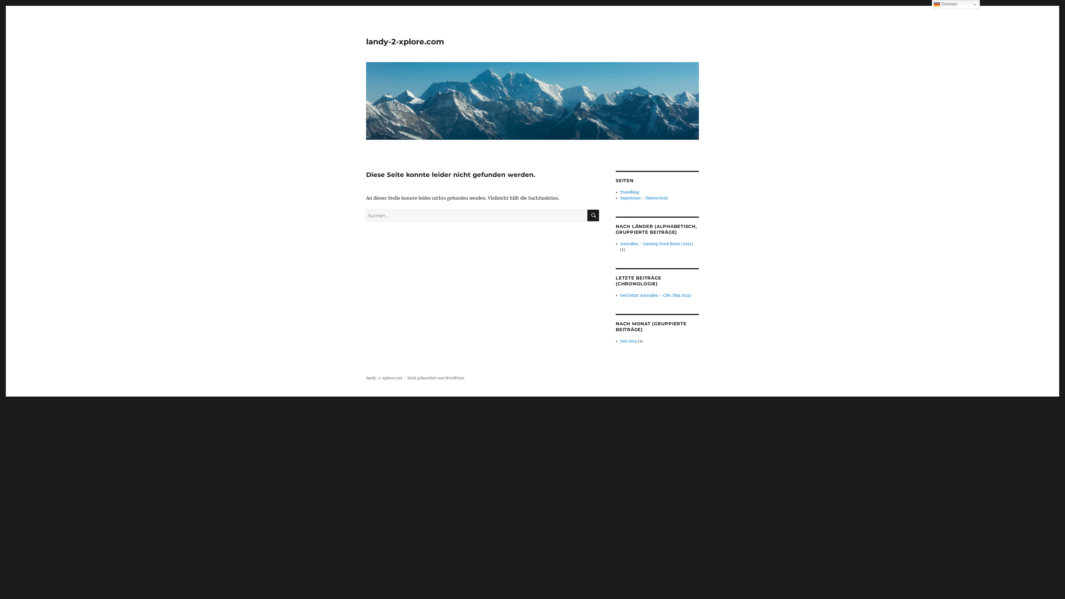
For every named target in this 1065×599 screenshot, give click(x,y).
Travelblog (629, 192)
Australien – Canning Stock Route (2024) (656, 244)
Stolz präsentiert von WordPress (436, 378)
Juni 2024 (628, 341)
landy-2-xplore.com (405, 41)
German (948, 4)
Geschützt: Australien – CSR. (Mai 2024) (655, 295)
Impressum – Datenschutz (644, 198)
